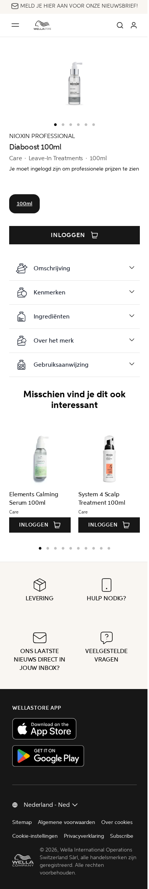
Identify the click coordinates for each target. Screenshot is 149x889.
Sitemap (22, 829)
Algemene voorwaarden (66, 829)
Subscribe (70, 856)
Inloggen (68, 235)
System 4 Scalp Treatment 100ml (101, 505)
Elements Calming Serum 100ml (33, 505)
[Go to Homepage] (42, 25)
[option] (53, 123)
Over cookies (28, 843)
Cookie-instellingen (72, 843)
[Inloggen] (134, 25)
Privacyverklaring (32, 856)
